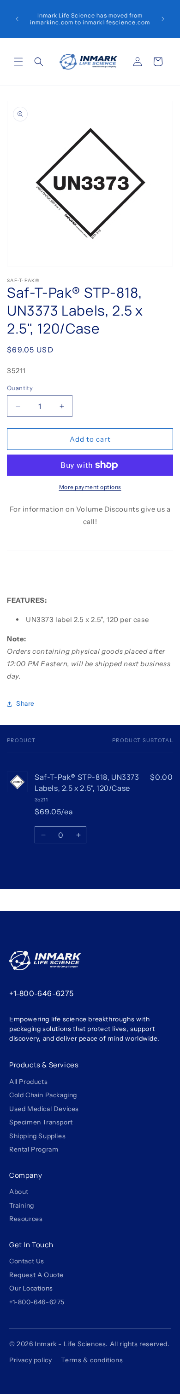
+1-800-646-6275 (41, 993)
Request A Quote (36, 1275)
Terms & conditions (92, 1360)
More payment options (90, 487)
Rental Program (33, 1149)
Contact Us (26, 1261)
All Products (28, 1082)
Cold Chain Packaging (43, 1095)
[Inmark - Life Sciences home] (45, 960)
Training (21, 1206)
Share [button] (25, 703)
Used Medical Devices (44, 1109)
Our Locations (31, 1288)
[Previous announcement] (17, 19)
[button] (18, 62)
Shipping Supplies (37, 1136)
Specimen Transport (41, 1122)
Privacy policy (30, 1360)
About (19, 1192)
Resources (25, 1219)
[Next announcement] (163, 19)
